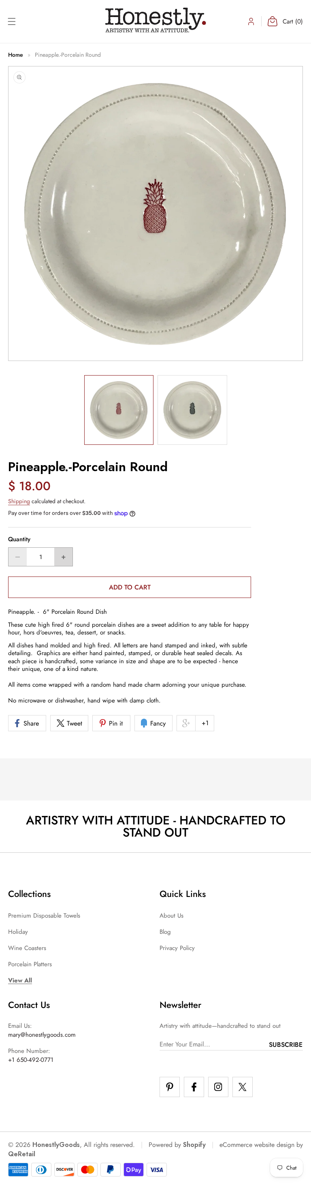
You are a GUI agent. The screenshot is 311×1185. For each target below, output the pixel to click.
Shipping (19, 501)
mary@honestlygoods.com (42, 1034)
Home (15, 55)
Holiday (18, 931)
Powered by (177, 1144)
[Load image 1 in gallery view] (119, 410)
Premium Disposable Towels (44, 915)
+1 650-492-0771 (30, 1059)
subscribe (285, 1044)
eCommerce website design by (261, 1144)
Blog (165, 931)
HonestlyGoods (56, 1144)
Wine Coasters (27, 948)
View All (20, 980)
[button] (11, 21)
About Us (171, 915)
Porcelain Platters (30, 964)
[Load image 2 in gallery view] (192, 410)
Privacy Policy (177, 948)
